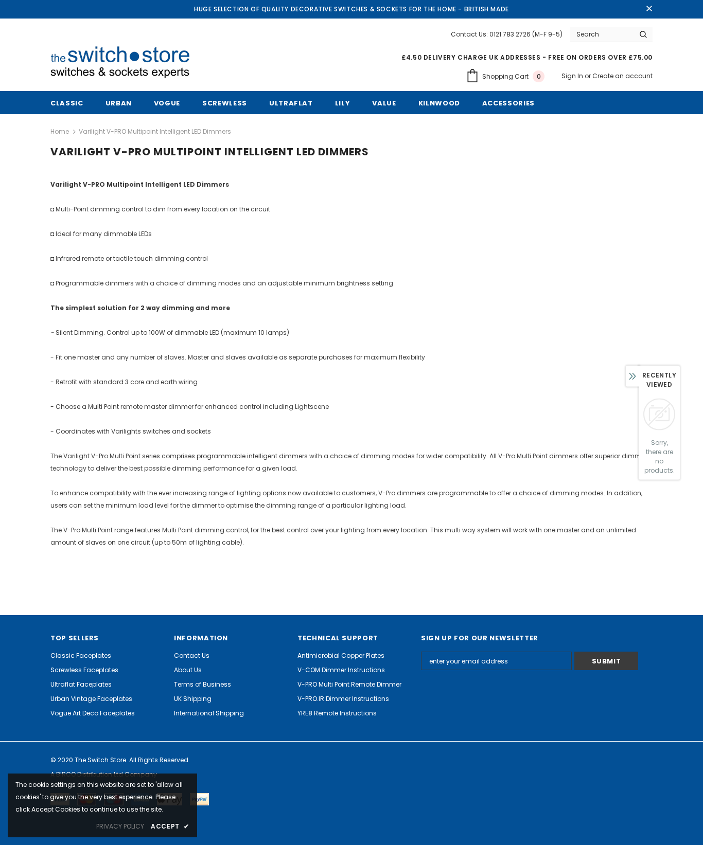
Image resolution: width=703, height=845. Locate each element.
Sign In (573, 75)
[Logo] (124, 62)
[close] (649, 9)
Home (59, 131)
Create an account (622, 75)
